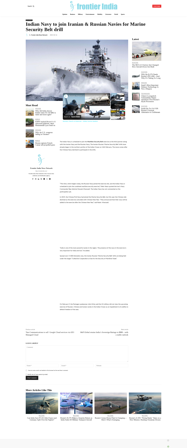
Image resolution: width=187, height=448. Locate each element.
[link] (66, 96)
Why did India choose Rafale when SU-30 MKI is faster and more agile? (45, 113)
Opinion (38, 108)
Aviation (135, 62)
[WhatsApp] (123, 35)
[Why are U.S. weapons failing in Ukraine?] (30, 133)
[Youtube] (50, 178)
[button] (31, 6)
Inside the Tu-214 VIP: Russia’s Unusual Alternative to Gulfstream (151, 110)
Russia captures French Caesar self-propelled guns (45, 144)
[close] (94, 440)
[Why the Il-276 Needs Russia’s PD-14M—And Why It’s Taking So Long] (136, 75)
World (37, 119)
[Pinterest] (150, 35)
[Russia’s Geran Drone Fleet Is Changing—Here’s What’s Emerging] (110, 403)
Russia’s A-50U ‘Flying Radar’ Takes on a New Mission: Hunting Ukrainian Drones (145, 419)
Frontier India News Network (39, 35)
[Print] (146, 35)
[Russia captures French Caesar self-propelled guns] (30, 144)
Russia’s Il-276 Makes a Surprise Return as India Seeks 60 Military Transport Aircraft (76, 419)
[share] (106, 95)
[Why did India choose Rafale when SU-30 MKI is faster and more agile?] (30, 112)
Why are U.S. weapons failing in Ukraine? (44, 133)
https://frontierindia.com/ (41, 171)
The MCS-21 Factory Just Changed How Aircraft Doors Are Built (145, 66)
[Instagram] (35, 178)
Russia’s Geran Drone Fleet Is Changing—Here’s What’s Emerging (111, 419)
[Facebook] (110, 35)
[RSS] (41, 178)
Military (29, 20)
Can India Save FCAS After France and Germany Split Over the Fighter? (42, 419)
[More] (159, 35)
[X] (114, 35)
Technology (145, 93)
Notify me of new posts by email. (38, 374)
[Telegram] (128, 35)
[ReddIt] (137, 35)
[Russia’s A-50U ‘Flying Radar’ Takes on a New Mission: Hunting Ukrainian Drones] (145, 403)
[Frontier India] (93, 6)
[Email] (141, 35)
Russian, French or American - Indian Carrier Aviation (86, 96)
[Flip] (155, 35)
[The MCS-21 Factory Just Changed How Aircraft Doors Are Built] (146, 51)
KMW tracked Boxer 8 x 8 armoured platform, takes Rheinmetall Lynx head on (45, 123)
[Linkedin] (119, 35)
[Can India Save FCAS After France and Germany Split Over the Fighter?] (42, 403)
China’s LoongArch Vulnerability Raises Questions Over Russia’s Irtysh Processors (150, 98)
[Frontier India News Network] (27, 35)
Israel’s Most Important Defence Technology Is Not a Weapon (149, 87)
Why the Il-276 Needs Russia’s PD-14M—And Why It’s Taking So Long (151, 76)
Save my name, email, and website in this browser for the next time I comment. (48, 370)
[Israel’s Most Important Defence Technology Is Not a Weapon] (136, 86)
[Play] (118, 113)
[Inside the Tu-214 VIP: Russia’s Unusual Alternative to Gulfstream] (136, 109)
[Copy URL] (132, 35)
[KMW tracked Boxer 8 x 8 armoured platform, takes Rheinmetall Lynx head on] (30, 122)
